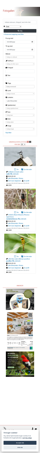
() (12, 174)
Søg (20, 31)
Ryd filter (8, 132)
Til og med (9, 46)
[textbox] (20, 57)
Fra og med (9, 38)
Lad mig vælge (27, 438)
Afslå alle (20, 447)
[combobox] (20, 57)
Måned (8, 54)
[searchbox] (20, 86)
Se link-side (27, 169)
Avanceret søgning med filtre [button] (14, 34)
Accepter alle (20, 443)
